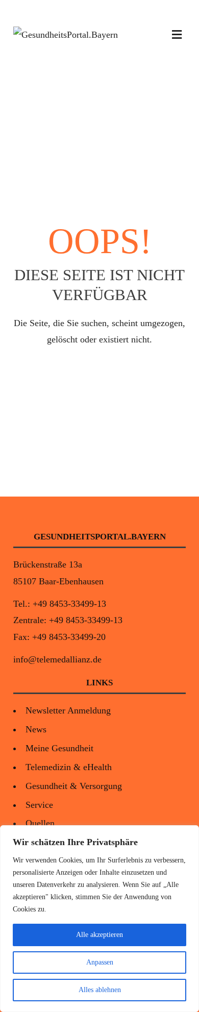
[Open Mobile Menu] (176, 35)
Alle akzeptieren (99, 935)
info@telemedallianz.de (57, 659)
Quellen (40, 823)
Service (39, 805)
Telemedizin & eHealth (69, 767)
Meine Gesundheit (59, 748)
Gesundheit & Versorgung (74, 786)
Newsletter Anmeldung (68, 710)
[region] (99, 918)
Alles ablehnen (100, 990)
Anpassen (99, 962)
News (36, 729)
